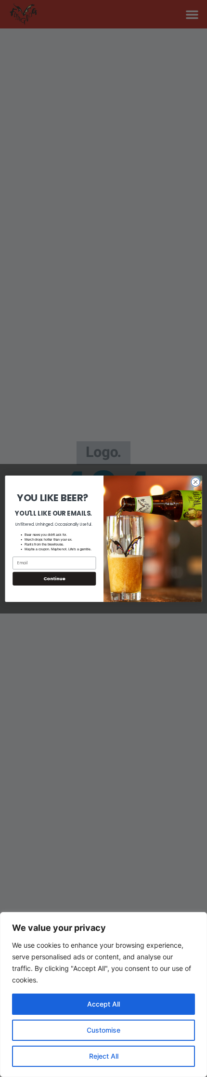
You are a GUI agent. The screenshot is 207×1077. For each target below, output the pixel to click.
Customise (103, 1030)
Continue (54, 578)
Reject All (103, 1056)
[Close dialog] (195, 481)
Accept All (103, 1004)
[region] (103, 994)
